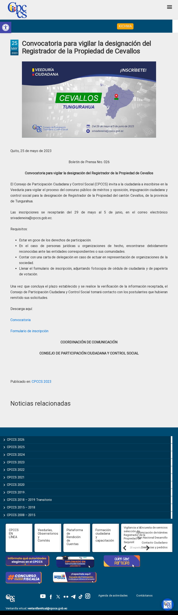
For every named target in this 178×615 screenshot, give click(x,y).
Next (147, 547)
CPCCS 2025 (16, 447)
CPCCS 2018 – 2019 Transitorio (29, 500)
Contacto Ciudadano (155, 542)
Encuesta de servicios (154, 527)
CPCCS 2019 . (16, 492)
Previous (124, 547)
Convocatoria (20, 320)
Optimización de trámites (152, 532)
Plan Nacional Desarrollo (152, 537)
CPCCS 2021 (16, 477)
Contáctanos (144, 595)
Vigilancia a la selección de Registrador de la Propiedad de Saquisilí (134, 535)
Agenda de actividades (113, 595)
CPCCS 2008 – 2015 (21, 515)
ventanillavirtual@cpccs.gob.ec (47, 608)
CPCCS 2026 (16, 440)
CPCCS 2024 (16, 455)
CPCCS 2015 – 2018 (21, 507)
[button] (5, 27)
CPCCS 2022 (16, 470)
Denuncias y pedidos (154, 547)
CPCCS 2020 (16, 485)
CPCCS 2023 (41, 382)
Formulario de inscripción (29, 331)
